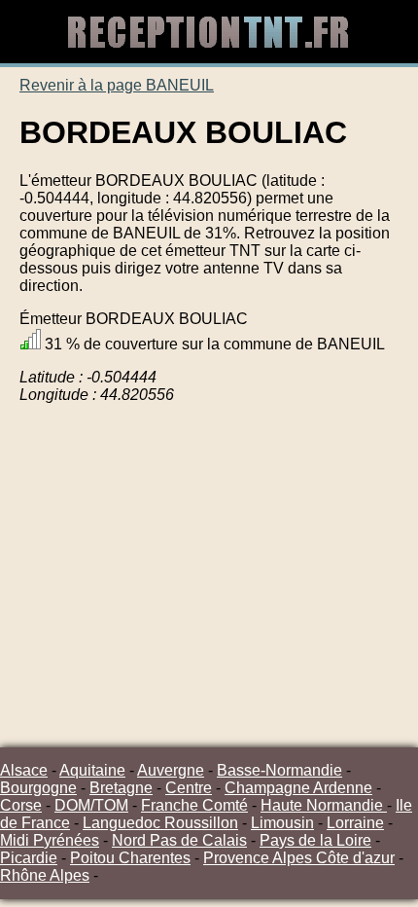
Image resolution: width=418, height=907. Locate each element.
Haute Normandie (324, 805)
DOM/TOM (91, 805)
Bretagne (121, 788)
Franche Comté (194, 805)
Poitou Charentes (130, 858)
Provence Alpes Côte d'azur (299, 858)
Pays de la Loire (315, 840)
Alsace (24, 770)
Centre (188, 788)
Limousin (282, 823)
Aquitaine (92, 770)
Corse (21, 805)
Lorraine (355, 823)
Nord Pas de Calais (179, 840)
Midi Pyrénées (49, 840)
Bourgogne (38, 788)
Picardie (28, 858)
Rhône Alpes (44, 875)
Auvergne (170, 770)
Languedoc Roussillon (160, 823)
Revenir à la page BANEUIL (116, 85)
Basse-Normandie (279, 770)
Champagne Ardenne (298, 788)
